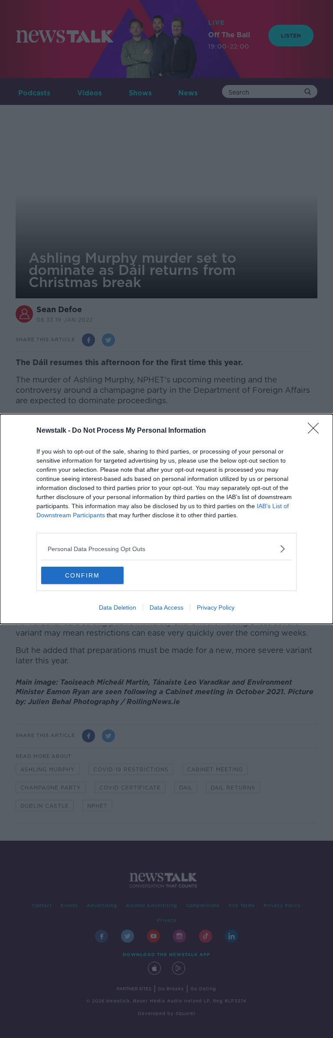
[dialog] (166, 519)
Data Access (166, 607)
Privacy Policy (216, 607)
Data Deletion (117, 607)
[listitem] (166, 548)
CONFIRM (82, 575)
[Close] (316, 431)
